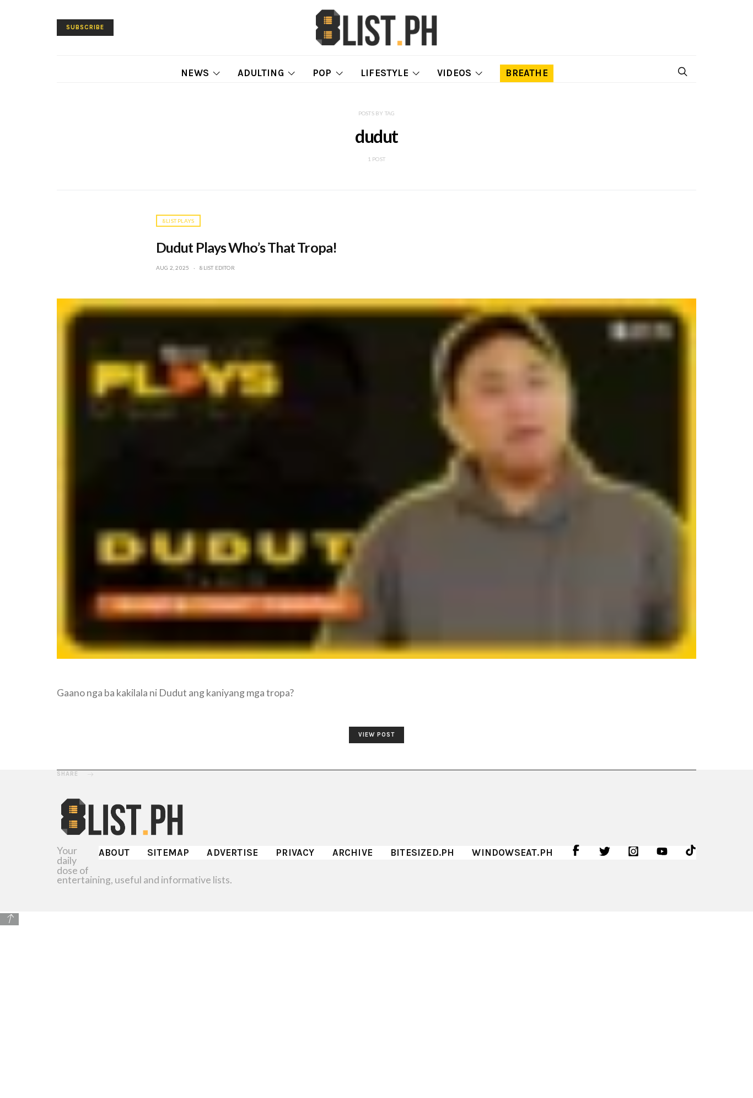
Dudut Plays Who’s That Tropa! (246, 247)
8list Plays (178, 220)
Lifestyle (384, 72)
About (114, 852)
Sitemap (168, 852)
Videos (454, 72)
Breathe (526, 72)
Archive (352, 852)
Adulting (261, 72)
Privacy (295, 852)
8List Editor (217, 267)
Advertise (232, 852)
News (195, 72)
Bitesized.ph (422, 852)
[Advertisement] (376, 1004)
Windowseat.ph (512, 852)
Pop (322, 72)
